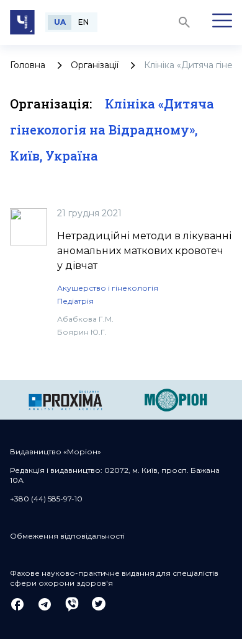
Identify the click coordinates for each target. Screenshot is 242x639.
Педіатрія (75, 301)
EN (83, 22)
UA (60, 22)
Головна (27, 65)
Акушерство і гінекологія (107, 288)
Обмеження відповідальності (67, 535)
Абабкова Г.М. (85, 319)
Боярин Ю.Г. (82, 332)
